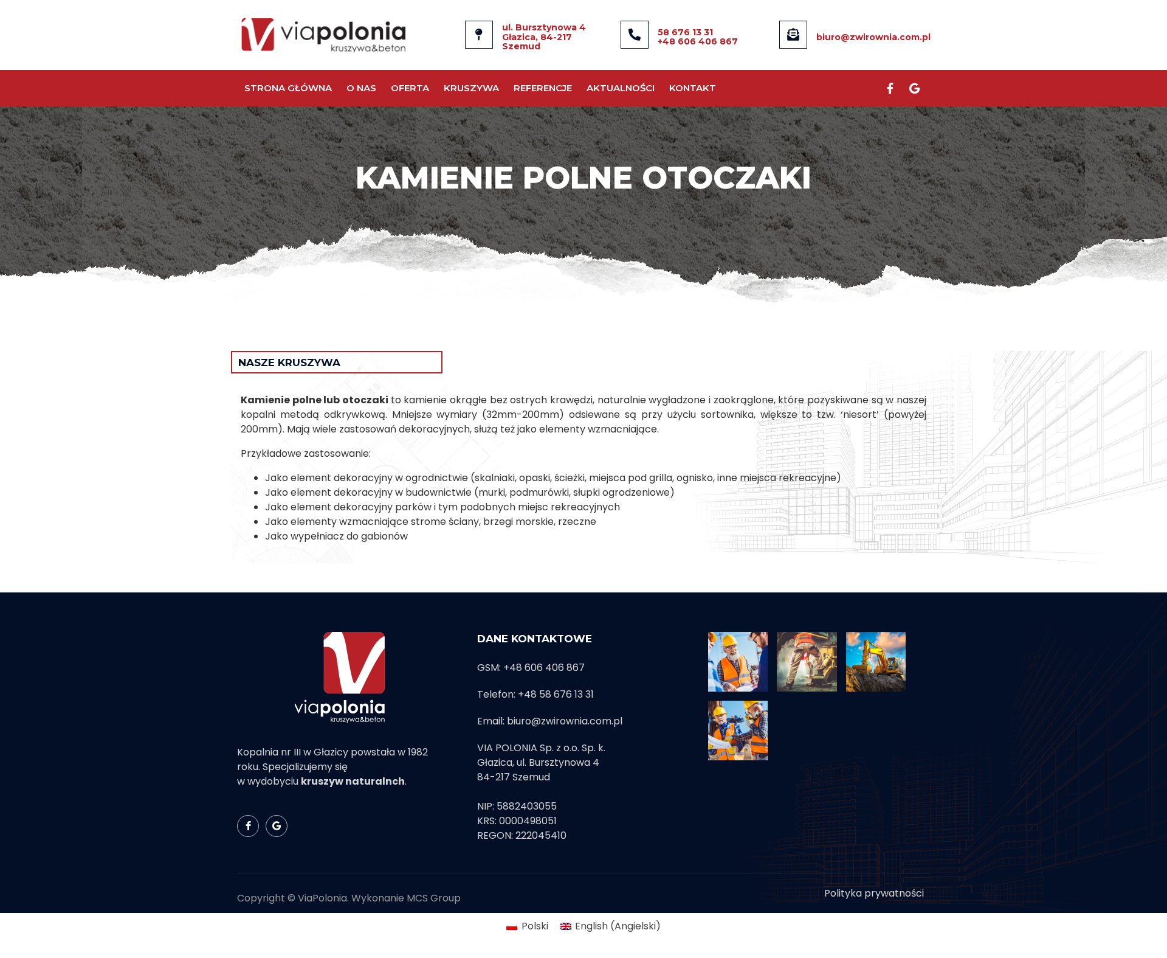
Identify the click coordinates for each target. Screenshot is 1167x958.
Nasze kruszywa (289, 362)
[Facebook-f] (890, 88)
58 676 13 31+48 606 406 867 (698, 37)
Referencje (543, 88)
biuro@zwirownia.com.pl (873, 37)
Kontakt (692, 88)
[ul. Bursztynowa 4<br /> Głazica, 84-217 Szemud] (479, 35)
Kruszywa (471, 88)
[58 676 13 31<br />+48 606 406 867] (635, 35)
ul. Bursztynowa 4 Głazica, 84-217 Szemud (544, 37)
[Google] (914, 88)
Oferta (410, 88)
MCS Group (434, 898)
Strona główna (288, 88)
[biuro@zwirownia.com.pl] (793, 35)
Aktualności (621, 88)
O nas (361, 88)
